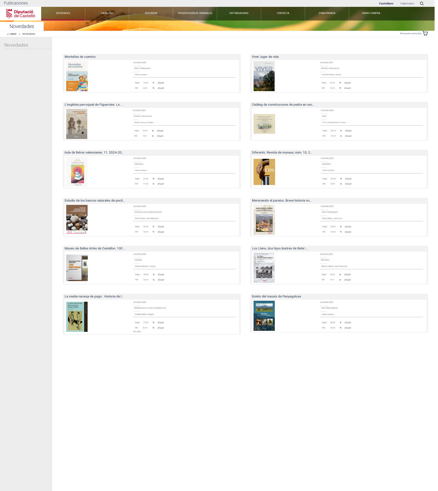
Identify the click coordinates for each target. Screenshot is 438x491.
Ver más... (137, 331)
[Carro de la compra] (426, 33)
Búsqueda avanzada (410, 33)
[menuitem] (63, 14)
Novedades (28, 34)
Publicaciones (16, 3)
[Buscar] (424, 3)
